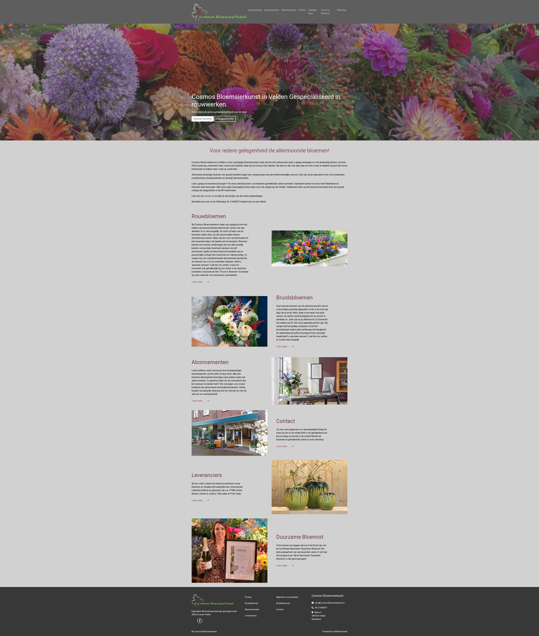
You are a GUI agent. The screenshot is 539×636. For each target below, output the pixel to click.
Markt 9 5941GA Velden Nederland (319, 615)
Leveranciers (251, 615)
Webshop (341, 10)
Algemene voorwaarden (287, 597)
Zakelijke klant (312, 12)
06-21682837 (320, 607)
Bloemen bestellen (202, 118)
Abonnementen (288, 10)
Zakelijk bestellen (225, 118)
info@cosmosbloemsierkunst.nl (329, 603)
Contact (302, 10)
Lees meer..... (198, 281)
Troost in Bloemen (325, 12)
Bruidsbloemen (271, 10)
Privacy (248, 597)
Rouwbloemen (255, 10)
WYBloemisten (340, 631)
